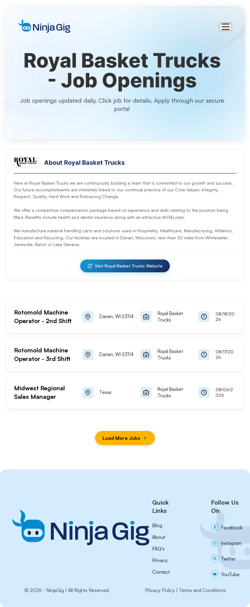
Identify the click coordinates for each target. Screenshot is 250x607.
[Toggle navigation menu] (225, 27)
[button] (125, 316)
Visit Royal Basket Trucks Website (128, 265)
